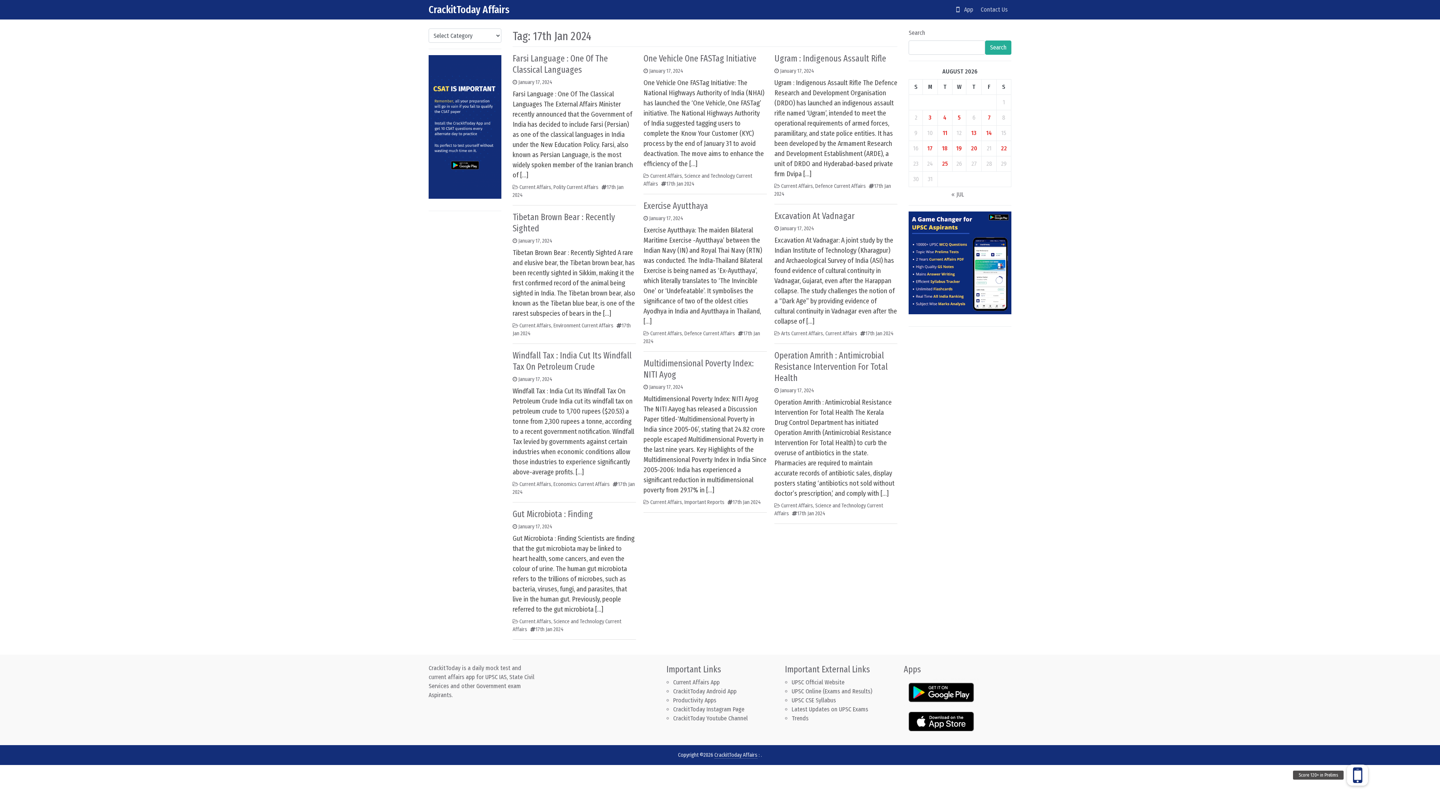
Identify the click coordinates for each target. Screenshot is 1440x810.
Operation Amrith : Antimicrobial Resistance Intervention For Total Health (831, 366)
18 (945, 148)
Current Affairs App (696, 682)
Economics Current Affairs (582, 484)
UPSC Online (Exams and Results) (832, 691)
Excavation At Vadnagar (814, 216)
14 (989, 132)
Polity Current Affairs (576, 187)
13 (973, 132)
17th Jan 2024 (550, 629)
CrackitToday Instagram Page (708, 709)
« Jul (957, 194)
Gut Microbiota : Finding (553, 514)
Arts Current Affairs (802, 333)
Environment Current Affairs (584, 325)
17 (930, 148)
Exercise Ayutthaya (676, 206)
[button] (1357, 775)
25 (945, 163)
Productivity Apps (694, 700)
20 (974, 148)
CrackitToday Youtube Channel (710, 718)
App (966, 9)
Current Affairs (535, 187)
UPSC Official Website (818, 682)
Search (917, 32)
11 (945, 132)
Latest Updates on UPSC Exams (830, 709)
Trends (800, 718)
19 (959, 148)
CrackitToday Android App (704, 691)
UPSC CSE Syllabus (814, 700)
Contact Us (994, 9)
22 (1004, 148)
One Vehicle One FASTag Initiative (700, 58)
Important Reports (704, 502)
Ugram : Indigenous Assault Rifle (830, 58)
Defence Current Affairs (709, 333)
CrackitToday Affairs (469, 9)
